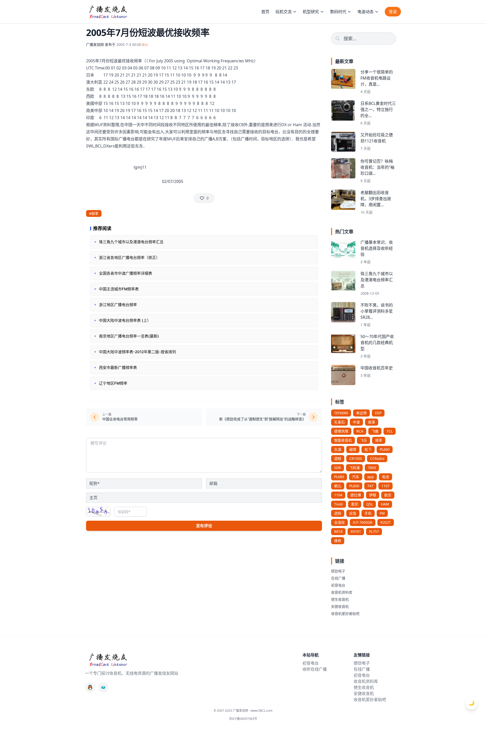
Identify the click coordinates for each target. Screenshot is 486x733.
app (370, 476)
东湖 (337, 449)
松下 (368, 449)
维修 (337, 540)
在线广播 (338, 578)
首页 (265, 11)
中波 (356, 422)
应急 (352, 513)
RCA (359, 431)
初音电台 (338, 585)
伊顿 (372, 495)
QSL (369, 504)
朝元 (337, 485)
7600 (372, 467)
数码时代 (338, 11)
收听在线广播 (314, 669)
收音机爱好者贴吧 (345, 613)
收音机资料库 (341, 592)
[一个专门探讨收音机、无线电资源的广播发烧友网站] (108, 11)
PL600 (354, 485)
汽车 (355, 476)
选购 (337, 513)
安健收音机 (340, 606)
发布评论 (204, 526)
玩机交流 (283, 11)
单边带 (361, 412)
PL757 (374, 531)
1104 (338, 495)
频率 (378, 440)
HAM (385, 504)
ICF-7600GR (362, 522)
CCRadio (377, 458)
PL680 (339, 476)
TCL (390, 431)
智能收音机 (343, 440)
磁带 (352, 449)
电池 (385, 476)
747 (370, 485)
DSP (378, 412)
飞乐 (363, 440)
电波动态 (365, 11)
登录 (393, 11)
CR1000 (355, 458)
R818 (338, 531)
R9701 (356, 531)
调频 (337, 458)
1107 (385, 485)
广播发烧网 (95, 44)
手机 (368, 513)
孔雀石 (339, 422)
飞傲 (374, 431)
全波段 (339, 522)
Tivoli (338, 504)
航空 (387, 495)
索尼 (354, 504)
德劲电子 (338, 571)
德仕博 (355, 495)
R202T (385, 522)
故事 (371, 422)
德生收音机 (340, 599)
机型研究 (311, 11)
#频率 (93, 213)
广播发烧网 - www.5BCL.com (252, 710)
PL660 (385, 449)
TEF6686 (341, 412)
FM (382, 513)
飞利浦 (354, 467)
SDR (337, 467)
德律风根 (341, 431)
